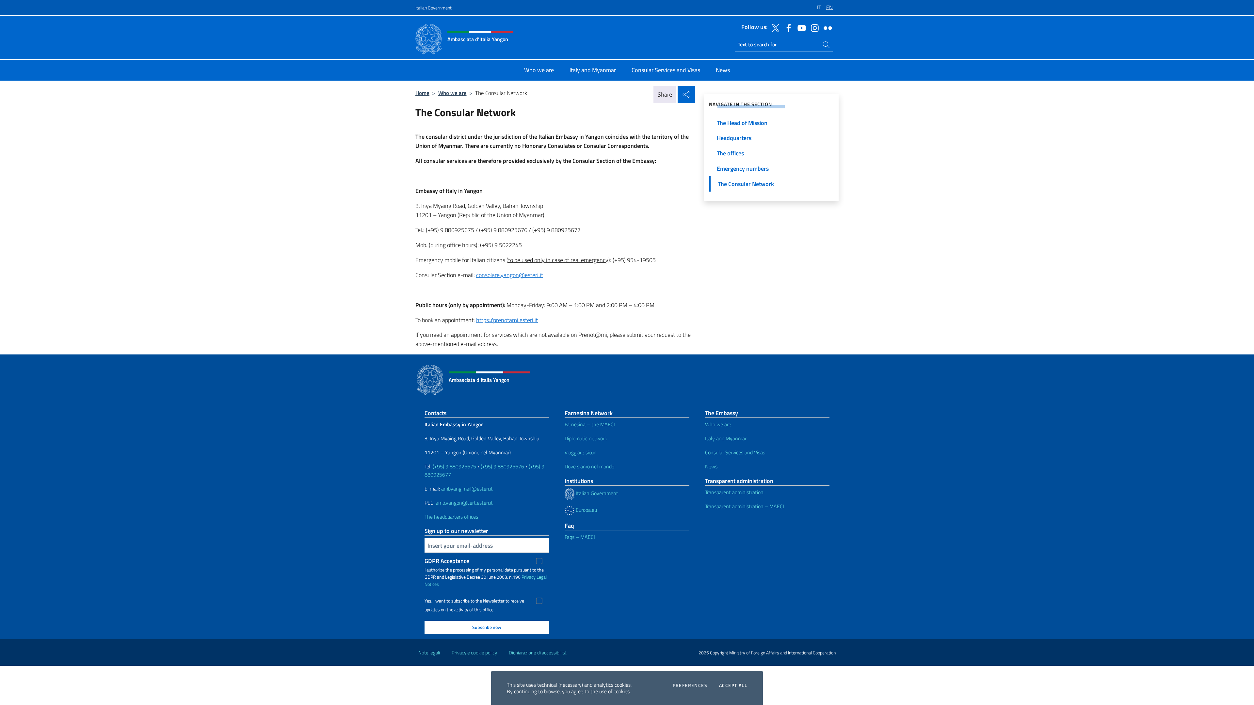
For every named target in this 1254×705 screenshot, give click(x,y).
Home (422, 93)
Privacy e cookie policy (474, 652)
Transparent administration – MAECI (744, 506)
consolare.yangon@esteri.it (509, 275)
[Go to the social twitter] (773, 27)
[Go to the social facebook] (787, 27)
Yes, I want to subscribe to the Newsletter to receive (474, 600)
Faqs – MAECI (580, 537)
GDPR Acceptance (447, 560)
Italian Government (433, 7)
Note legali (429, 652)
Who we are (452, 93)
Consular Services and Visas (735, 452)
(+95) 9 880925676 (502, 466)
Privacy (529, 576)
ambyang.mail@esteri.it (467, 489)
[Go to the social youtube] (800, 27)
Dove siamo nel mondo (589, 466)
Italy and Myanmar (726, 438)
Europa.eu (585, 510)
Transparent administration (734, 492)
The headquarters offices (451, 517)
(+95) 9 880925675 (454, 466)
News (711, 466)
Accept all (733, 685)
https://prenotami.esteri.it (507, 320)
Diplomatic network (586, 438)
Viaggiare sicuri (580, 452)
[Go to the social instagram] (813, 27)
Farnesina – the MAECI (590, 424)
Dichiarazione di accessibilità (537, 652)
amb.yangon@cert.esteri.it (464, 503)
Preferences (690, 685)
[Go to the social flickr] (826, 27)
